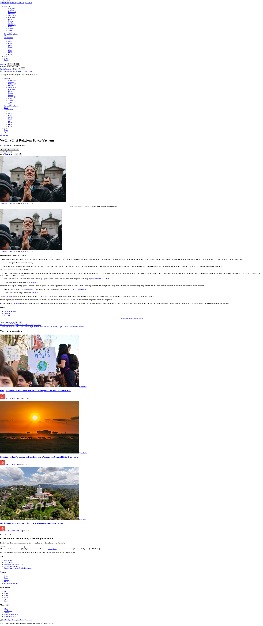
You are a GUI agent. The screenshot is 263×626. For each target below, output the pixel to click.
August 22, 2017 (37, 293)
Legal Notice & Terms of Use (13, 564)
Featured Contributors (11, 34)
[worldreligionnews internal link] (16, 3)
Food (10, 54)
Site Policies (8, 561)
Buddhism (11, 14)
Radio (10, 51)
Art (9, 49)
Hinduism (11, 17)
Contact (6, 613)
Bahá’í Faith (12, 12)
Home (71, 206)
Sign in (2, 69)
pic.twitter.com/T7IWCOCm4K (100, 279)
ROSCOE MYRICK (7, 203)
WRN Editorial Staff (12, 398)
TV (9, 39)
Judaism (10, 23)
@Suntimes (30, 289)
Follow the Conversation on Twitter (131, 318)
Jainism (10, 21)
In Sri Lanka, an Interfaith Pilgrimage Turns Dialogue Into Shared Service (31, 523)
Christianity (12, 15)
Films (10, 43)
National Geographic (11, 311)
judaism (23, 325)
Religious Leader (35, 325)
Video (6, 36)
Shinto (10, 26)
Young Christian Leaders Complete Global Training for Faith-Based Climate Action (35, 391)
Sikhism (10, 28)
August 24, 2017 (34, 282)
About (6, 609)
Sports (10, 47)
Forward (7, 315)
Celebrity (11, 45)
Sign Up (24, 549)
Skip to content (5, 1)
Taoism (10, 30)
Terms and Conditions (11, 614)
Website (3, 546)
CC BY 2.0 (29, 203)
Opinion (6, 60)
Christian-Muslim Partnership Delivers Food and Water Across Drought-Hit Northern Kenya (39, 457)
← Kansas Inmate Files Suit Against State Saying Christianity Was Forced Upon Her (27, 327)
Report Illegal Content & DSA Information (18, 568)
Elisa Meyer (4, 145)
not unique (16, 303)
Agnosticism (12, 8)
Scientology (12, 25)
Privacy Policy (52, 549)
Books (10, 52)
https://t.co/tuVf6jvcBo (79, 289)
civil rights (13, 325)
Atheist (2, 325)
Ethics (6, 56)
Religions (7, 6)
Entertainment (8, 38)
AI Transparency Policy (12, 566)
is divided (9, 296)
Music (10, 41)
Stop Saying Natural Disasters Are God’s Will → (71, 327)
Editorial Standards (10, 616)
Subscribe (3, 64)
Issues (6, 58)
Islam (10, 19)
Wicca (10, 32)
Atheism (11, 10)
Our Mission (8, 611)
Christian (7, 325)
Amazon (7, 313)
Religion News (79, 206)
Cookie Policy (8, 562)
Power (28, 325)
